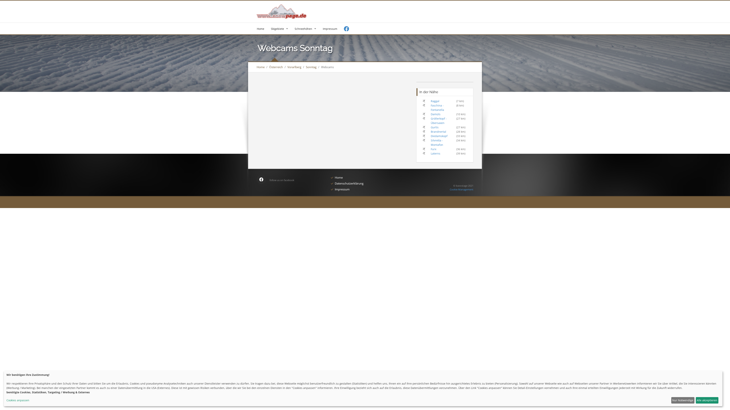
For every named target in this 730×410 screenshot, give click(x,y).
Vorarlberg (294, 67)
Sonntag (311, 67)
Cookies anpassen (17, 400)
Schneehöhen (303, 29)
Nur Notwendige (682, 400)
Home (260, 29)
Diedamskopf (439, 136)
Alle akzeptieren (707, 400)
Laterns (435, 153)
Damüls (435, 114)
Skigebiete (277, 29)
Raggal (435, 101)
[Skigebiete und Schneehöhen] (281, 11)
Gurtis (435, 127)
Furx (433, 149)
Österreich (276, 67)
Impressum (330, 29)
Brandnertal (438, 131)
